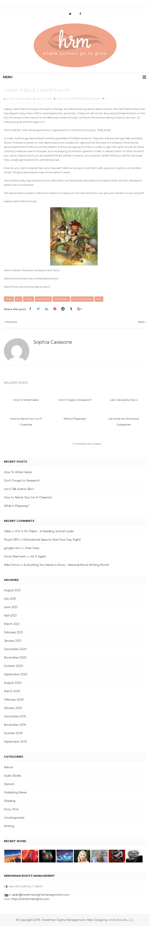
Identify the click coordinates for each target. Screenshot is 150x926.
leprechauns (43, 299)
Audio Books (12, 775)
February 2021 (13, 632)
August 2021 (12, 590)
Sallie (7, 531)
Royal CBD (11, 539)
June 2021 (11, 607)
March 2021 (12, 624)
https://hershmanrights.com (30, 899)
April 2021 (10, 615)
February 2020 (14, 699)
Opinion (9, 784)
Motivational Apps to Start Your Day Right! (52, 539)
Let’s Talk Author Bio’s (123, 399)
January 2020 (13, 708)
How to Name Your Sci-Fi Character (28, 497)
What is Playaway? (75, 418)
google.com (12, 548)
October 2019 (13, 733)
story (98, 299)
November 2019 (15, 725)
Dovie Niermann (15, 556)
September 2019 (15, 741)
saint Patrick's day (82, 299)
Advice (8, 767)
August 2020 (13, 683)
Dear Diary (32, 548)
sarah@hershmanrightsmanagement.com (41, 894)
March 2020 (12, 691)
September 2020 (15, 674)
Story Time (62, 98)
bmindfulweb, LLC (121, 920)
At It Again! (38, 556)
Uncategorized (79, 98)
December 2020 (15, 649)
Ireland (28, 299)
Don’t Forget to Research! (74, 399)
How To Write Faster (26, 399)
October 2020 (13, 666)
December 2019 (15, 716)
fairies (9, 299)
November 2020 (15, 657)
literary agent (61, 299)
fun (18, 299)
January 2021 (12, 640)
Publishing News (15, 792)
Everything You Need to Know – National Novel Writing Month (66, 565)
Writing (95, 98)
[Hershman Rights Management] (75, 45)
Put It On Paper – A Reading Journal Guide (44, 531)
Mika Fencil (11, 565)
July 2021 (10, 598)
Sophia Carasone (20, 98)
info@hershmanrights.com (55, 4)
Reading (9, 801)
